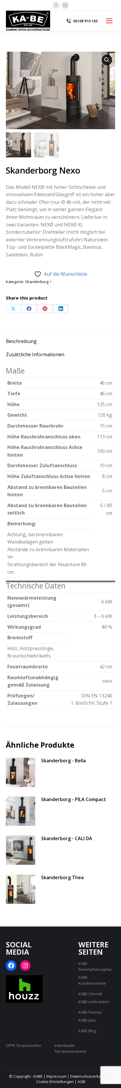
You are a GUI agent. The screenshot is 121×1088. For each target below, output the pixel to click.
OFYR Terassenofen (23, 1045)
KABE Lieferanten (93, 1001)
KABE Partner (90, 1012)
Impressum (56, 1076)
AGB (81, 1081)
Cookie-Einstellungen (55, 1081)
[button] (107, 60)
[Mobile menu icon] (109, 21)
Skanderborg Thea (62, 877)
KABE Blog (87, 1030)
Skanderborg (36, 281)
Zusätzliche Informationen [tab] (35, 354)
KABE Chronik (90, 993)
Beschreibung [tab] (21, 341)
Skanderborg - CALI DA (66, 838)
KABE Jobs (87, 1020)
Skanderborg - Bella (63, 761)
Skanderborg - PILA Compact (73, 799)
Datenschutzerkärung (89, 1076)
